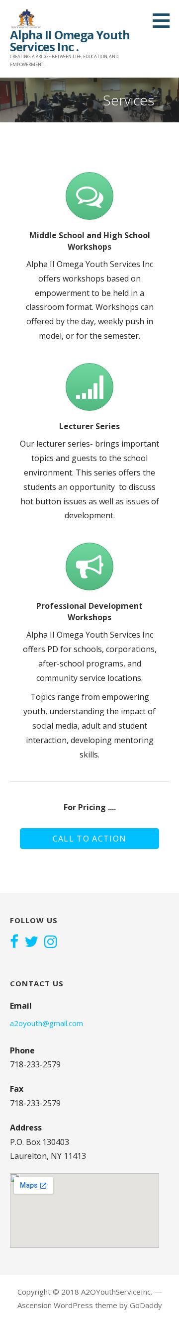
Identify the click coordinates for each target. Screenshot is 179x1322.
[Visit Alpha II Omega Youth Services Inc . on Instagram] (50, 942)
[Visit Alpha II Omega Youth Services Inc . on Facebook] (14, 942)
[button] (164, 20)
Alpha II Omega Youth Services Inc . (70, 40)
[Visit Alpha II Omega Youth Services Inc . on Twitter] (31, 942)
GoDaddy (146, 1305)
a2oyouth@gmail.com (46, 1023)
